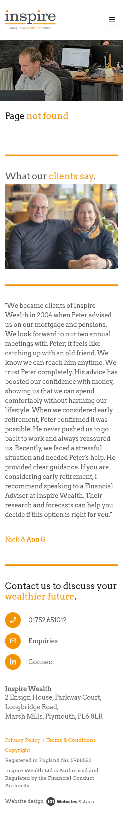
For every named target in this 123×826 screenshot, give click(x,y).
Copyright (17, 750)
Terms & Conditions (71, 740)
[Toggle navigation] (112, 20)
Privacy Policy (22, 740)
